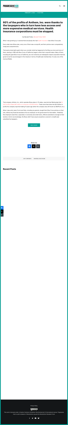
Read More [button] (34, 125)
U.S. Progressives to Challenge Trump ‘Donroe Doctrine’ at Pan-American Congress (30, 385)
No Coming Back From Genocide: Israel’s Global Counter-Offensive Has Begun (28, 212)
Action (41, 12)
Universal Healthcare (39, 158)
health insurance (43, 40)
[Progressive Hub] (11, 6)
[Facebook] (29, 146)
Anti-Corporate (27, 158)
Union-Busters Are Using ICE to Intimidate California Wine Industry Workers (28, 268)
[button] (34, 187)
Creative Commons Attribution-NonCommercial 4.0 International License (38, 412)
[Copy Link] (38, 146)
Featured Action (11, 265)
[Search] (59, 6)
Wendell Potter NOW (40, 37)
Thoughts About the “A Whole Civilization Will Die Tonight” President (26, 329)
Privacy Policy (34, 405)
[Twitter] (34, 146)
